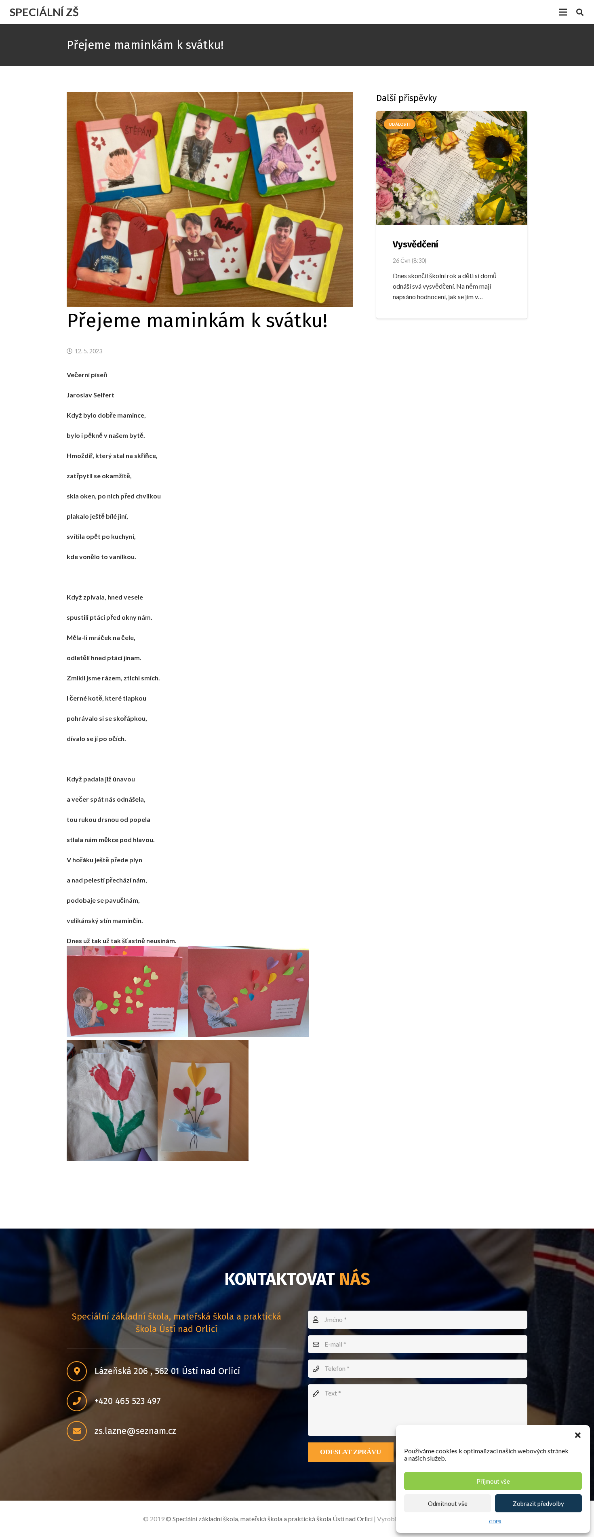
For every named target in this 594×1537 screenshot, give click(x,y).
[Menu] (563, 12)
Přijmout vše (493, 1481)
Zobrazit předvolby (538, 1503)
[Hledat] (580, 12)
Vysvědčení (415, 244)
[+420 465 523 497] (81, 1401)
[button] (578, 1435)
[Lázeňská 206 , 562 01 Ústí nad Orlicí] (81, 1372)
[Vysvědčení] (451, 168)
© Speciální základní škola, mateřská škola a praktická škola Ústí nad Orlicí (269, 1518)
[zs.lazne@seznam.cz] (81, 1431)
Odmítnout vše (448, 1503)
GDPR (495, 1521)
